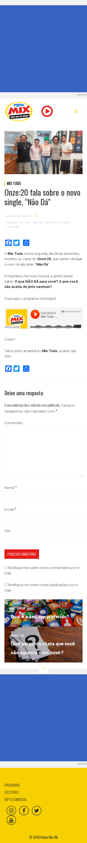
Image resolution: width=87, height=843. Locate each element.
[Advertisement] (43, 48)
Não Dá (37, 222)
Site (7, 531)
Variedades (12, 226)
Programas (12, 785)
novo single (50, 222)
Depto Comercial (15, 799)
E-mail (10, 509)
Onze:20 (65, 222)
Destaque (11, 222)
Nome (10, 488)
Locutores (11, 792)
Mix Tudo (14, 183)
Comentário (13, 423)
